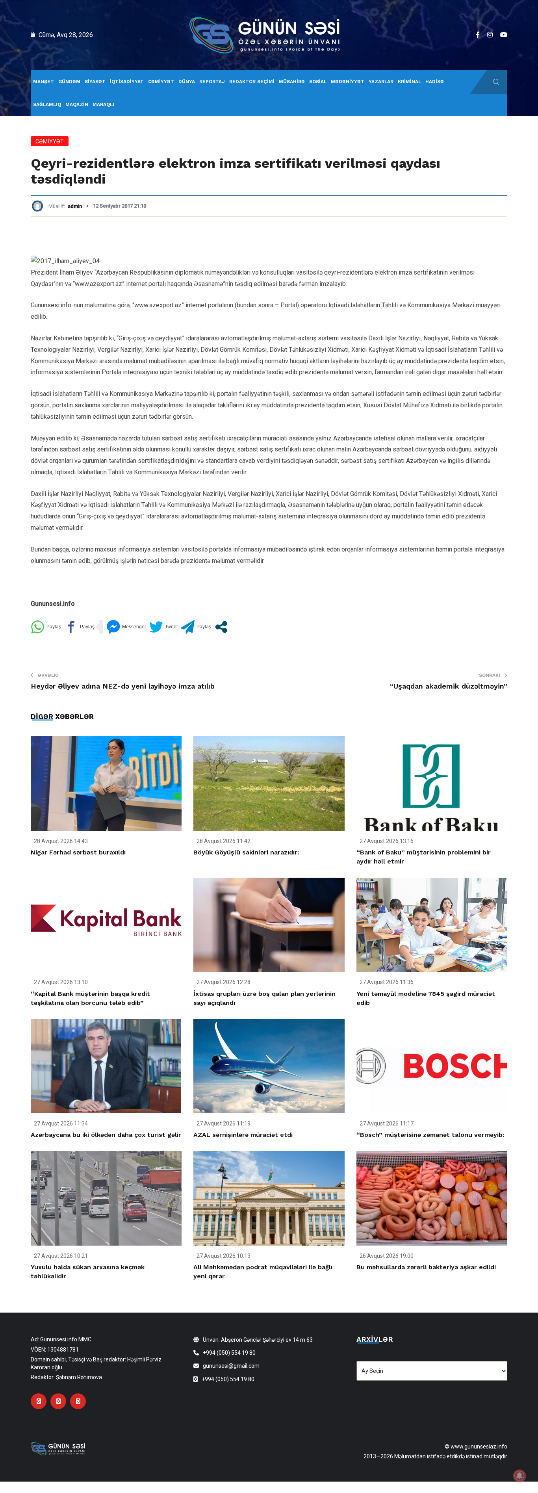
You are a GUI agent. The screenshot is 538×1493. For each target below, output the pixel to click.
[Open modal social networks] (221, 627)
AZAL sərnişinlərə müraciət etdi (243, 1134)
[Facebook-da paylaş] (79, 627)
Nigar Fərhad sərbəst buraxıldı (78, 852)
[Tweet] (163, 627)
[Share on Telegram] (196, 627)
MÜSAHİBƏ (292, 81)
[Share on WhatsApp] (46, 627)
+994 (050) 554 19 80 (229, 1353)
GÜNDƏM (69, 81)
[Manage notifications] (519, 1475)
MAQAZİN (76, 104)
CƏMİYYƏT (161, 81)
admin (75, 206)
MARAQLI (103, 104)
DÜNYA (186, 81)
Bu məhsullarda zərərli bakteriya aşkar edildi (426, 1267)
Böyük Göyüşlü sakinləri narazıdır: (246, 852)
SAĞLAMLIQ (47, 104)
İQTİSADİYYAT (127, 81)
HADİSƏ (434, 81)
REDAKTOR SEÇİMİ (252, 81)
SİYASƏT (95, 81)
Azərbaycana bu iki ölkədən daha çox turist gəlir (106, 1134)
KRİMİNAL (409, 81)
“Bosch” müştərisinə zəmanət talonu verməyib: (430, 1134)
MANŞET (43, 81)
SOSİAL (318, 81)
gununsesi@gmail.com (231, 1366)
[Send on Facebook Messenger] (126, 627)
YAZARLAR (381, 81)
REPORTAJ (212, 81)
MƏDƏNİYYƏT (347, 81)
